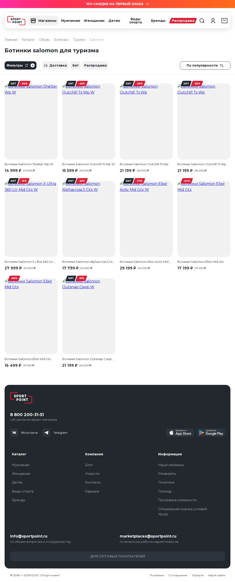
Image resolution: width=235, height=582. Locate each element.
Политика (166, 482)
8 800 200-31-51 (27, 414)
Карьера (92, 491)
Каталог (19, 454)
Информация (170, 454)
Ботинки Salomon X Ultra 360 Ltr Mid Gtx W (31, 261)
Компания (94, 454)
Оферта (198, 575)
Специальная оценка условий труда (182, 511)
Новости (92, 474)
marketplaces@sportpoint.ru (148, 536)
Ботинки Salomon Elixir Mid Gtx (200, 261)
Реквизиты (167, 474)
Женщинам (94, 21)
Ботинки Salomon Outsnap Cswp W (88, 359)
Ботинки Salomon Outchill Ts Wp (144, 164)
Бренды (158, 21)
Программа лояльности (177, 500)
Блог (89, 465)
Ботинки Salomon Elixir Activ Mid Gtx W (146, 261)
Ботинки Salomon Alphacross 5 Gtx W (88, 261)
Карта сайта (216, 575)
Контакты (93, 482)
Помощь (165, 491)
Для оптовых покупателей (117, 556)
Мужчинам (70, 21)
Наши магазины (171, 465)
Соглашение (177, 575)
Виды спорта (135, 20)
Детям (114, 21)
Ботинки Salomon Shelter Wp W (29, 164)
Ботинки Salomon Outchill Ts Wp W (88, 164)
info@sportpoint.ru (29, 536)
